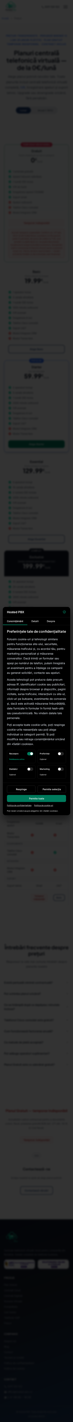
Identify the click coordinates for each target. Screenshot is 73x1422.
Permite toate (36, 798)
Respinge (21, 789)
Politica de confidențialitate (19, 805)
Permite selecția (52, 789)
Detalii (35, 621)
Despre (51, 621)
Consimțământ (15, 621)
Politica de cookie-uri (43, 805)
